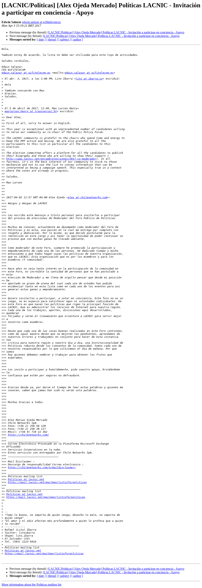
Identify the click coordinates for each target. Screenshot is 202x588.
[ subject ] (64, 39)
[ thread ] (52, 39)
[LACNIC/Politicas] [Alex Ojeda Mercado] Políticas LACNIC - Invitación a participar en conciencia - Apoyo (116, 32)
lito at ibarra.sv (89, 78)
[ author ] (77, 39)
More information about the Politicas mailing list (31, 584)
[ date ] (41, 39)
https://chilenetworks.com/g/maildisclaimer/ (42, 467)
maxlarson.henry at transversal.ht (31, 111)
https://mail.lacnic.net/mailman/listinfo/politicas (47, 482)
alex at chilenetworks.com (87, 197)
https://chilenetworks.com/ (28, 434)
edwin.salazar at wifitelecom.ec (41, 22)
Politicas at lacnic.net (26, 479)
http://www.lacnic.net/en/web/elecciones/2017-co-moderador (51, 158)
